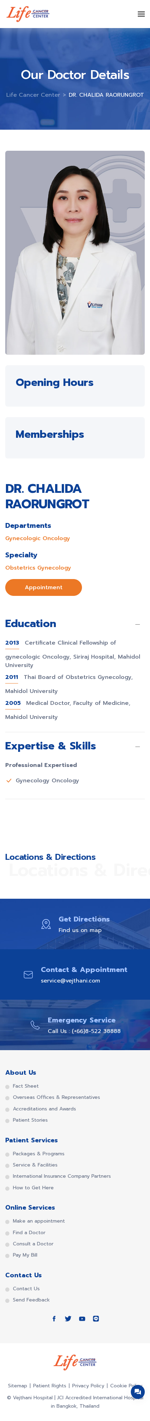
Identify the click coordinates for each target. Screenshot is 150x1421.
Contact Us (26, 1288)
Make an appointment (39, 1221)
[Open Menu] (141, 14)
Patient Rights (49, 1385)
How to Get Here (33, 1187)
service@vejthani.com (70, 981)
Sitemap (17, 1385)
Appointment (43, 587)
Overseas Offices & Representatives (56, 1097)
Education (30, 624)
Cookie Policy (126, 1385)
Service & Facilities (35, 1165)
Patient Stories (30, 1120)
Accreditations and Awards (44, 1109)
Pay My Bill (25, 1255)
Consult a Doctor (33, 1243)
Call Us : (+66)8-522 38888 (84, 1031)
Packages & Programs (39, 1153)
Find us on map (80, 930)
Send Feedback (31, 1300)
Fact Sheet (26, 1086)
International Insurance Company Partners (62, 1176)
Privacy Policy (88, 1385)
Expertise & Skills (50, 746)
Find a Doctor (29, 1232)
